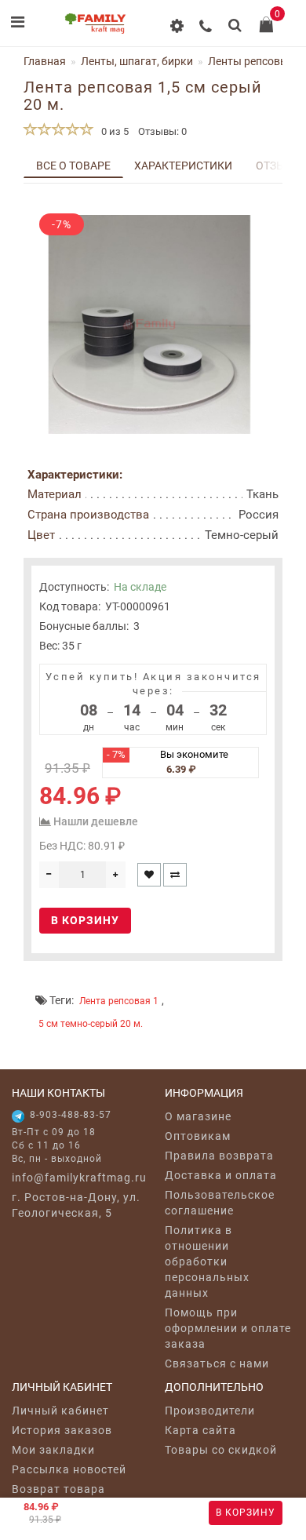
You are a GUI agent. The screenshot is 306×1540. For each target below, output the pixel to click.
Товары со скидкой (221, 1450)
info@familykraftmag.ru (76, 1177)
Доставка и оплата (221, 1175)
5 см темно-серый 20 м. (90, 1023)
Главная (45, 61)
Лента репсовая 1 (118, 1001)
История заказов (62, 1430)
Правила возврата (219, 1155)
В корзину (245, 1512)
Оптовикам (198, 1136)
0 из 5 (113, 131)
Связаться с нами (217, 1363)
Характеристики (183, 165)
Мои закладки (53, 1450)
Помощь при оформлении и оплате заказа (228, 1328)
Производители (210, 1410)
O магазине (198, 1116)
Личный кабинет (60, 1410)
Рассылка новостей (69, 1469)
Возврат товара (58, 1489)
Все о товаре (73, 165)
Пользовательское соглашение (220, 1203)
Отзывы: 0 (162, 131)
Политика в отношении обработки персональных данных (207, 1261)
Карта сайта (200, 1430)
